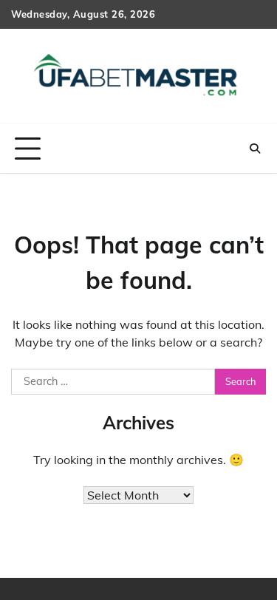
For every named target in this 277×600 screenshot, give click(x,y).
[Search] (255, 148)
